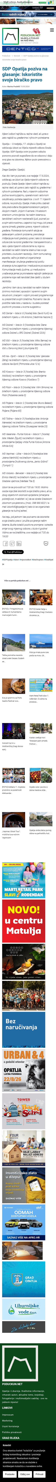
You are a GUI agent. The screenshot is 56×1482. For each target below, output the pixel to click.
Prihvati (39, 1474)
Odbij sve (25, 1474)
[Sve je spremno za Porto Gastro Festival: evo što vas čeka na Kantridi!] (13, 686)
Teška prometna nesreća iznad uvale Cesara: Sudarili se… (13, 658)
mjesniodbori (26, 560)
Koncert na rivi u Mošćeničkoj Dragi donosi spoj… (12, 746)
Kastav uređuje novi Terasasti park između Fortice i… (38, 741)
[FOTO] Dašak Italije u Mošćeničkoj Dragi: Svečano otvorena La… (40, 612)
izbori (17, 560)
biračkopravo (38, 560)
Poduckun (6, 56)
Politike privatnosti (12, 1432)
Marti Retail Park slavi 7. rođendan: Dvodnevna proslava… (39, 699)
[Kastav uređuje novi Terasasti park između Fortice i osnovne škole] (40, 728)
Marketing (7, 1420)
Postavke (10, 1474)
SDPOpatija (8, 560)
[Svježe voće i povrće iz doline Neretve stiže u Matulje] (40, 775)
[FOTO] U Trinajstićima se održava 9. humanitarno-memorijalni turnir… (12, 612)
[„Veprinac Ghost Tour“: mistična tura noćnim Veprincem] (13, 819)
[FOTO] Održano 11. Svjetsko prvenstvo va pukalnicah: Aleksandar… (13, 790)
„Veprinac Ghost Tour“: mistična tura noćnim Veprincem (11, 834)
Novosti (17, 56)
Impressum (8, 1415)
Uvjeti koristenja (10, 1426)
